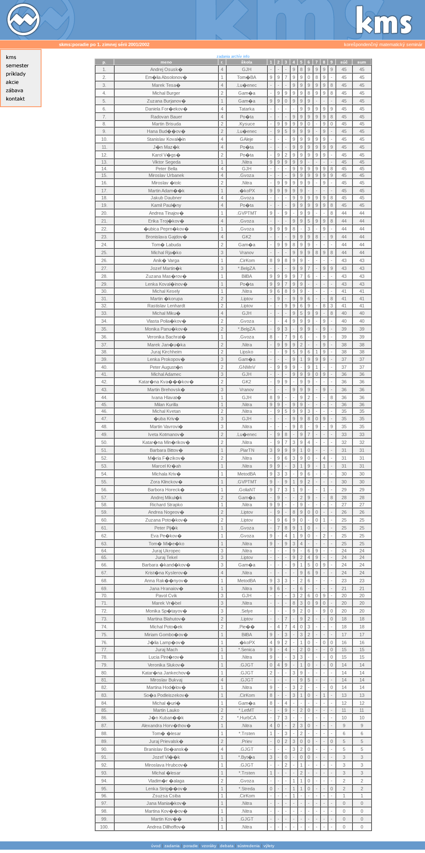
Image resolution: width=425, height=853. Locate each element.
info (246, 56)
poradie (190, 845)
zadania (223, 56)
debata (227, 845)
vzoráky (209, 845)
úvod (156, 845)
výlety (269, 845)
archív (236, 56)
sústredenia (248, 845)
